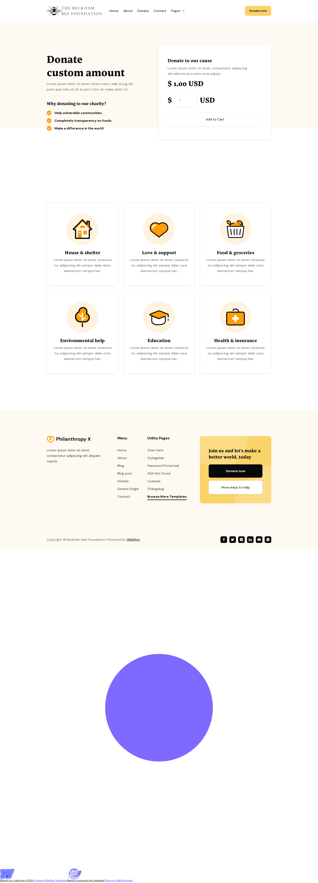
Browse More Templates (167, 497)
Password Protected (163, 465)
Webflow (133, 539)
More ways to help (235, 487)
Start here (155, 450)
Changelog (155, 489)
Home (113, 11)
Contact (159, 11)
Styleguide (155, 458)
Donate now (258, 11)
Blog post (124, 473)
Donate (143, 11)
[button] (178, 11)
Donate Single (128, 489)
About (128, 11)
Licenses (153, 481)
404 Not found (158, 473)
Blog (120, 465)
